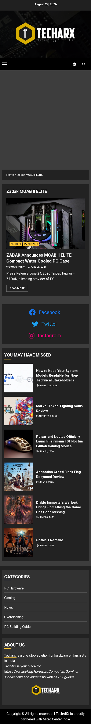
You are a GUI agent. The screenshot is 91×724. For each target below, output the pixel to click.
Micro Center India (56, 719)
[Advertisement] (45, 117)
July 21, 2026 (46, 451)
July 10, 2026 (46, 482)
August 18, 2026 (48, 416)
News (8, 608)
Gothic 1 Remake (49, 540)
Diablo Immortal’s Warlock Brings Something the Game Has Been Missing (58, 507)
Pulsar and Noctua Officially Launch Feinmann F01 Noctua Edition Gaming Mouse (59, 441)
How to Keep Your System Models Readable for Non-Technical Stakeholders (57, 375)
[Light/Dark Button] (72, 64)
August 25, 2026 (48, 385)
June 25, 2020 (38, 267)
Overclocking (13, 617)
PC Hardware (31, 244)
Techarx (10, 655)
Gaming (9, 598)
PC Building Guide (17, 627)
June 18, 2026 (46, 517)
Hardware (16, 244)
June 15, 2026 (46, 545)
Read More (17, 288)
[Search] (83, 64)
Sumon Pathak (17, 267)
